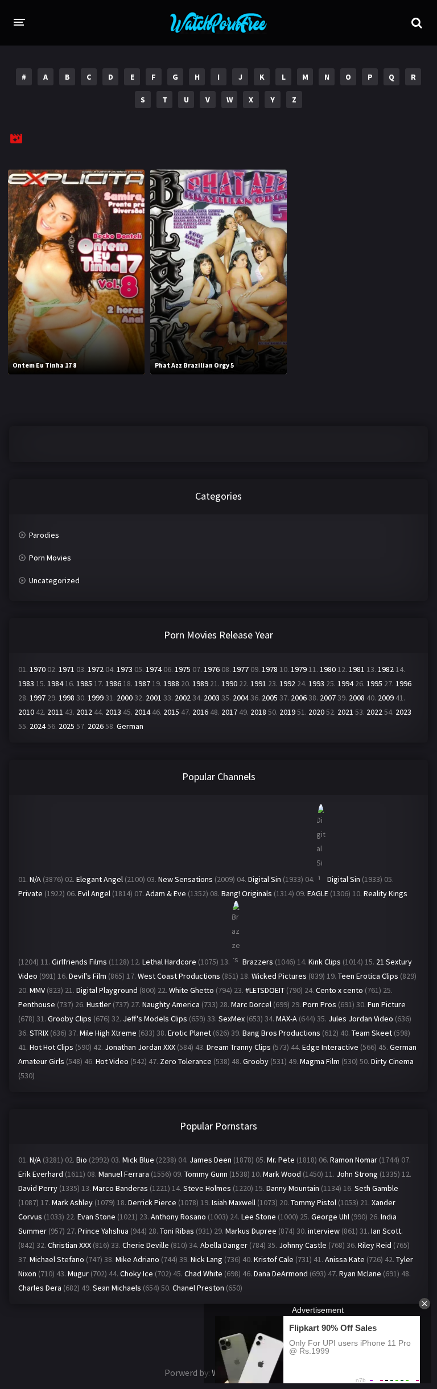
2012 (84, 712)
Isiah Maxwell (233, 1202)
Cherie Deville (145, 1245)
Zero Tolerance (186, 1061)
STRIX (39, 1033)
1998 (67, 698)
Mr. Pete (281, 1160)
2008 (357, 698)
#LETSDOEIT (265, 990)
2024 (38, 726)
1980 (328, 669)
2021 (345, 712)
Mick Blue (138, 1160)
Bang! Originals (246, 893)
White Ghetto (191, 990)
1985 (84, 683)
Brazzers (257, 962)
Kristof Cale (274, 1259)
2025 (67, 726)
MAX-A (286, 1018)
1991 (258, 683)
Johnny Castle (303, 1245)
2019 (287, 712)
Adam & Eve (166, 893)
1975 (183, 669)
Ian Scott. (387, 1231)
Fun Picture (387, 1004)
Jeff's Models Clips (155, 1018)
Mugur (78, 1273)
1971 (67, 669)
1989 (200, 683)
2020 (316, 712)
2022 (374, 712)
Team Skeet (372, 1033)
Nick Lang (206, 1259)
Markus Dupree (251, 1231)
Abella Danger (224, 1245)
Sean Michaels (117, 1288)
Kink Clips (324, 962)
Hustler (98, 1004)
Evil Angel (94, 893)
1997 (38, 698)
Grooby (256, 1061)
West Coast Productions (179, 976)
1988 (171, 683)
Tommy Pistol (313, 1202)
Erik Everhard (40, 1174)
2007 (328, 698)
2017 (229, 712)
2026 (96, 726)
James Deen (210, 1160)
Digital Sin (264, 879)
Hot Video (112, 1061)
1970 (38, 669)
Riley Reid (374, 1245)
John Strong (357, 1174)
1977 (241, 669)
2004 (241, 698)
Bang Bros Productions (281, 1033)
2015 (171, 712)
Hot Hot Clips (51, 1047)
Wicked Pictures (279, 976)
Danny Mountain (292, 1188)
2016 (200, 712)
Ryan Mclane (360, 1273)
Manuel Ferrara (123, 1174)
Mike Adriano (137, 1259)
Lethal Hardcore (169, 962)
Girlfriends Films (79, 962)
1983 (26, 683)
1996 (403, 683)
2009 (386, 698)
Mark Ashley (72, 1202)
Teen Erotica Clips (368, 976)
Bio (81, 1160)
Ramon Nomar (353, 1160)
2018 (258, 712)
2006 (299, 698)
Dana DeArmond (281, 1273)
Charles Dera (39, 1288)
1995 (374, 683)
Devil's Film (87, 976)
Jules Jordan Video (360, 1018)
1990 (229, 683)
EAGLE (317, 893)
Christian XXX (69, 1245)
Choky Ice (136, 1273)
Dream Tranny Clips (239, 1047)
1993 (316, 683)
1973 (125, 669)
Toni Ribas (177, 1231)
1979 (299, 669)
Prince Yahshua (103, 1231)
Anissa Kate (345, 1259)
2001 (154, 698)
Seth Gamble (376, 1188)
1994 (345, 683)
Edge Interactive (330, 1047)
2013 (113, 712)
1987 (142, 683)
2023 (403, 712)
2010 (26, 712)
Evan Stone (96, 1216)
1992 (287, 683)
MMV (37, 990)
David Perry (37, 1188)
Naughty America (171, 1004)
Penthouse (36, 1004)
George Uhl (330, 1216)
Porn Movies (50, 558)
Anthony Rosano (178, 1216)
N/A (35, 879)
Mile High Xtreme (108, 1033)
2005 (270, 698)
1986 (113, 683)
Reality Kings (385, 893)
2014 (142, 712)
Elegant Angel (99, 879)
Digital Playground (107, 990)
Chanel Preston (198, 1288)
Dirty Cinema (392, 1061)
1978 (270, 669)
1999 (96, 698)
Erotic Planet (189, 1033)
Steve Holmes (207, 1188)
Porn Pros (319, 1004)
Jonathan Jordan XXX (140, 1047)
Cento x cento (339, 990)
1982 (386, 669)
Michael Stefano (57, 1259)
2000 (125, 698)
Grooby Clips (70, 1018)
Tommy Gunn (206, 1174)
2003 (212, 698)
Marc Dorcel (251, 1004)
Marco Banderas (120, 1188)
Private (30, 893)
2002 (183, 698)
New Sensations (185, 879)
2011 (55, 712)
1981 (357, 669)
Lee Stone (258, 1216)
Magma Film (320, 1061)
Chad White (203, 1273)
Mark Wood (282, 1174)
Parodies (44, 535)
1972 (96, 669)
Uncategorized (54, 580)
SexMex (231, 1018)
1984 (55, 683)
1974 (154, 669)
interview (324, 1231)
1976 (212, 669)
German (130, 726)
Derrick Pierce (152, 1202)
